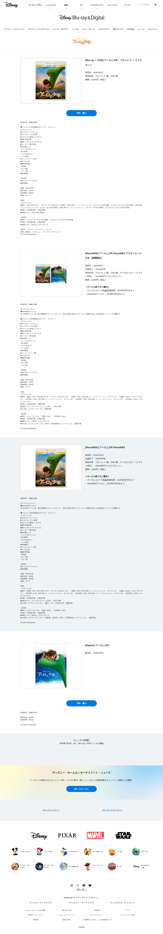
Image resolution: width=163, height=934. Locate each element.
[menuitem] (35, 5)
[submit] (156, 4)
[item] (50, 5)
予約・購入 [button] (81, 113)
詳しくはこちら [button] (81, 789)
